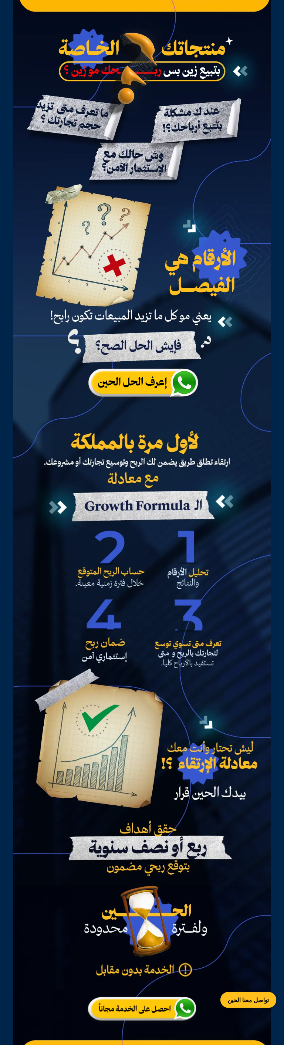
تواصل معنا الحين (248, 1000)
